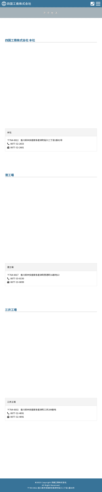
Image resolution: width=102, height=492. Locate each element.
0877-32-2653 (17, 143)
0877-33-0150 (17, 278)
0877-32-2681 (17, 147)
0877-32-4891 (17, 413)
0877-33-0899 (17, 282)
